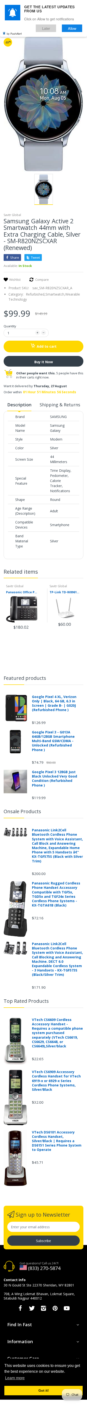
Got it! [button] (43, 1390)
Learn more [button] (15, 1378)
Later (46, 28)
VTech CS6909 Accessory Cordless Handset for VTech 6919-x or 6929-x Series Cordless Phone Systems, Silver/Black (56, 1081)
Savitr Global (12, 215)
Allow (72, 28)
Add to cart (47, 346)
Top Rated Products (26, 1001)
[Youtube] (67, 1309)
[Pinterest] (55, 1309)
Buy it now (43, 362)
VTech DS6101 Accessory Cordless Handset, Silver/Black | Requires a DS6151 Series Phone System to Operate (56, 1141)
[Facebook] (20, 1309)
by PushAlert (14, 33)
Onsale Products (22, 811)
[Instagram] (43, 1309)
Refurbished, (35, 294)
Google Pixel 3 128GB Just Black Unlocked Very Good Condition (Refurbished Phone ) (54, 778)
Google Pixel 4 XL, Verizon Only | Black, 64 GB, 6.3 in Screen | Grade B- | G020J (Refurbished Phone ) (54, 703)
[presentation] (76, 572)
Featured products (25, 678)
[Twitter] (32, 1309)
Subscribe (43, 1240)
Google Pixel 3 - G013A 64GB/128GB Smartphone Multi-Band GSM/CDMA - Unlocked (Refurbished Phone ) (53, 741)
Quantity (10, 326)
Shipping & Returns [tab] (60, 405)
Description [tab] (19, 405)
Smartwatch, (55, 294)
